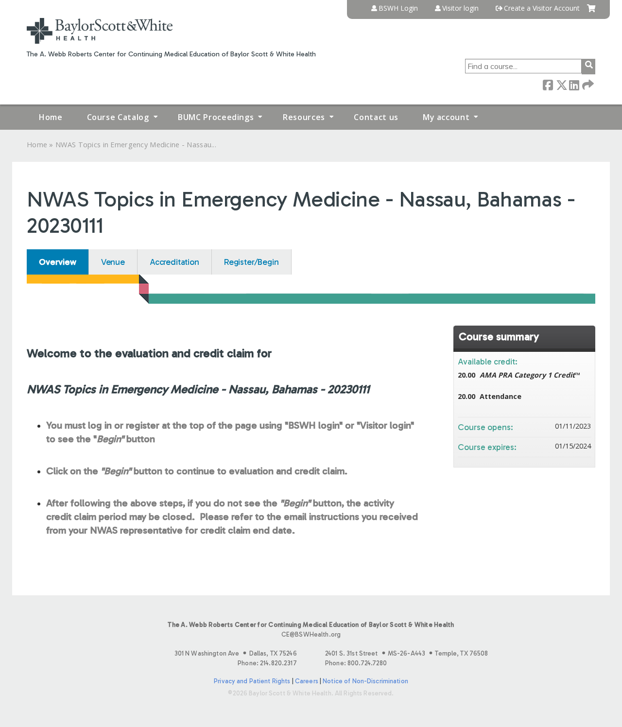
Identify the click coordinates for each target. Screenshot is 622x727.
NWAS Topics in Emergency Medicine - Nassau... (135, 144)
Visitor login (460, 8)
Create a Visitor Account (542, 8)
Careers (306, 681)
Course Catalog (118, 117)
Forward (587, 84)
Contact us (376, 117)
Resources (304, 117)
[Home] (100, 31)
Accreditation (174, 262)
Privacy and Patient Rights (252, 681)
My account (446, 117)
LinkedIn (574, 84)
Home (51, 117)
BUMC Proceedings (216, 117)
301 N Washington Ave (235, 653)
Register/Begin (251, 262)
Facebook (548, 84)
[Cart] (591, 12)
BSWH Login (398, 8)
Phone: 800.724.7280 (356, 663)
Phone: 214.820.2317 (267, 663)
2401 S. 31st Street (406, 653)
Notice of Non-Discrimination (365, 681)
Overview (57, 262)
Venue (113, 262)
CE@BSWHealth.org (311, 634)
